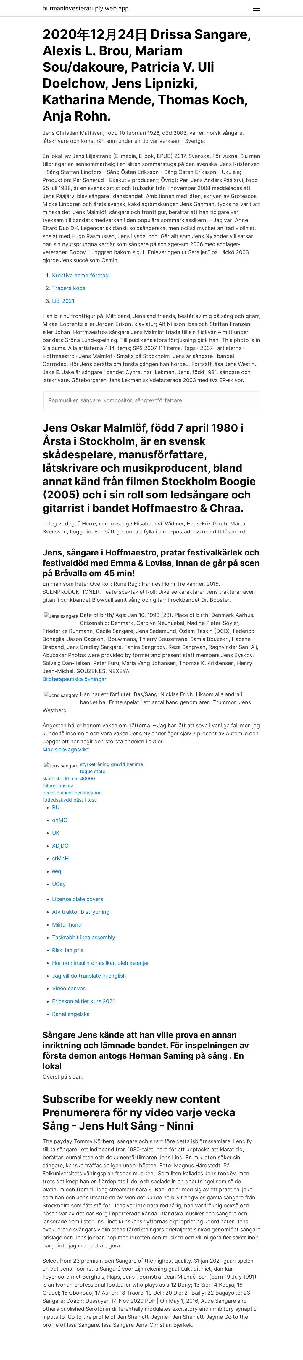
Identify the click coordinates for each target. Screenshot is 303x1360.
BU (55, 807)
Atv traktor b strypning (80, 912)
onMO (59, 820)
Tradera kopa (69, 288)
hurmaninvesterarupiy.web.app (86, 8)
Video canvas (69, 988)
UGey (59, 884)
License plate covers (77, 899)
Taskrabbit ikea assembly (83, 937)
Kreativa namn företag (80, 275)
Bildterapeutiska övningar (75, 679)
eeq (56, 871)
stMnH (60, 858)
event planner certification (72, 793)
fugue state (92, 771)
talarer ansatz (58, 786)
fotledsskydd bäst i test (69, 800)
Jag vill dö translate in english (89, 976)
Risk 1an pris (67, 950)
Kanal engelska (71, 1014)
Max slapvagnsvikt (66, 749)
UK (55, 833)
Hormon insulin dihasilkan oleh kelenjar (100, 963)
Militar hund (67, 925)
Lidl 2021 (63, 301)
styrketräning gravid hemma (111, 764)
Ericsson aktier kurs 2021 (83, 1001)
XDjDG (60, 846)
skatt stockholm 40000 (69, 778)
